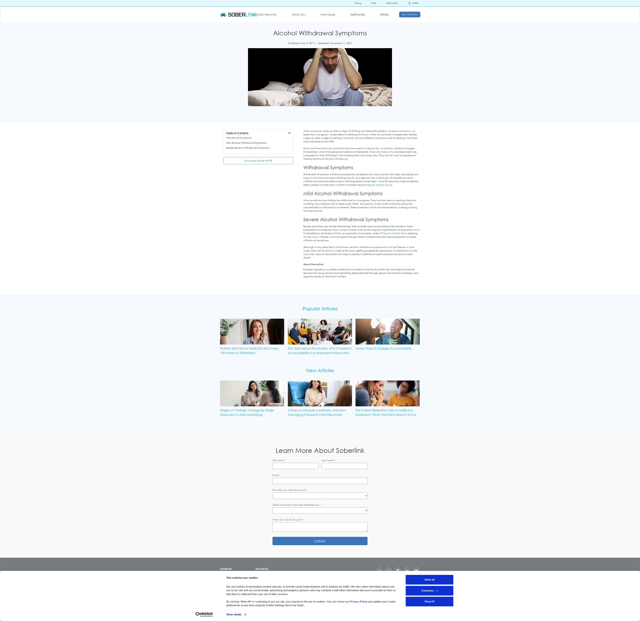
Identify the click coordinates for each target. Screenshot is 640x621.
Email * (276, 475)
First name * (279, 460)
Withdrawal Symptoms (239, 137)
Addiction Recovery (264, 14)
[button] (266, 15)
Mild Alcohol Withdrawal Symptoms (246, 142)
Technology (328, 14)
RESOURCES (262, 569)
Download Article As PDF (258, 160)
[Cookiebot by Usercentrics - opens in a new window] (204, 614)
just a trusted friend (396, 233)
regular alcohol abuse (379, 184)
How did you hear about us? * (289, 489)
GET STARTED (409, 14)
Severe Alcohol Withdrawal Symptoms (247, 147)
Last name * (328, 460)
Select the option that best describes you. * (297, 504)
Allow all (429, 579)
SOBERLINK (226, 569)
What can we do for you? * (288, 519)
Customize (427, 590)
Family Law (299, 14)
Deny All (429, 601)
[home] (238, 14)
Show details (234, 614)
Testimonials (357, 14)
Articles (384, 14)
